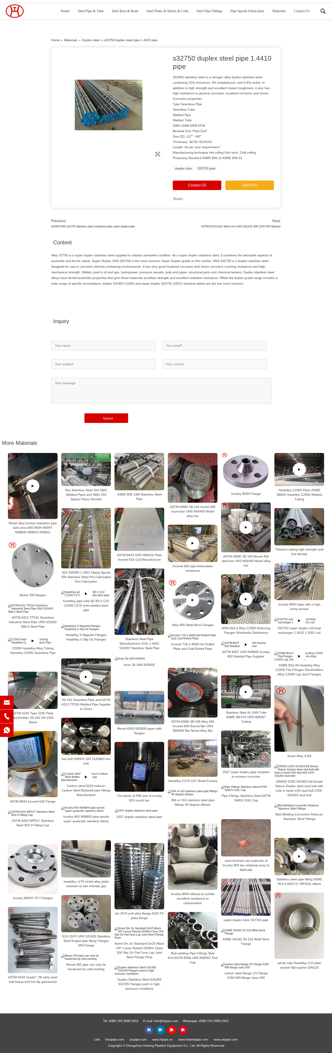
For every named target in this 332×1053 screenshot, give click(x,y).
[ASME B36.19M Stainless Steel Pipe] (139, 471)
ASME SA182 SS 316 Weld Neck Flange (246, 941)
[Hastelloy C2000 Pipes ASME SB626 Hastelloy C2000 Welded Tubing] (299, 469)
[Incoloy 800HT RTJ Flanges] (33, 869)
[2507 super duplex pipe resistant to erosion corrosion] (246, 749)
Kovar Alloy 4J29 (299, 756)
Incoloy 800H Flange (246, 494)
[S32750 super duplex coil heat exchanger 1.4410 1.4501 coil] (299, 620)
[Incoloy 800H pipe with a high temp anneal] (299, 581)
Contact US (197, 185)
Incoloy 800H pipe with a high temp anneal (299, 606)
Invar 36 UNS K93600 (139, 664)
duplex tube (183, 168)
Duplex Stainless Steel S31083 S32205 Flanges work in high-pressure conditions (139, 984)
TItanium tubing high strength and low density (299, 552)
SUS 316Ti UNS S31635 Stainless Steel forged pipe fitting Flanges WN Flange (86, 940)
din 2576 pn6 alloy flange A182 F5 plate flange (139, 916)
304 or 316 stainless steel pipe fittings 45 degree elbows (193, 802)
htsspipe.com (114, 1039)
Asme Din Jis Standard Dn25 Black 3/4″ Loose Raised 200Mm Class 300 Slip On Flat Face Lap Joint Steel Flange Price (139, 950)
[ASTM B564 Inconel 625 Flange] (33, 764)
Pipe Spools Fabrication (247, 11)
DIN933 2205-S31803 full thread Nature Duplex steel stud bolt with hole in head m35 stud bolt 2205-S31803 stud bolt (299, 788)
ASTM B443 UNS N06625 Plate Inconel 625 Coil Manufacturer (139, 557)
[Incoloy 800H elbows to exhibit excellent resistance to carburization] (192, 857)
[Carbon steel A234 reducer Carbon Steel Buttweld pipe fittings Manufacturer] (86, 777)
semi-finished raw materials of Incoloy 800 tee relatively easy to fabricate (246, 865)
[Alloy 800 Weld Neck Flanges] (192, 600)
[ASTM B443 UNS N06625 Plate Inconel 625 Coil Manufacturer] (139, 529)
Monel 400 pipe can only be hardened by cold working (86, 967)
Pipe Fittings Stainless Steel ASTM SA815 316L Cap (246, 798)
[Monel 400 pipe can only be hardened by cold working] (86, 957)
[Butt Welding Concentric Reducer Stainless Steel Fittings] (299, 807)
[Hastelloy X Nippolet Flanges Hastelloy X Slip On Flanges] (86, 627)
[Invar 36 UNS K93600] (139, 658)
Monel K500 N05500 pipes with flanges (139, 731)
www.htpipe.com (80, 154)
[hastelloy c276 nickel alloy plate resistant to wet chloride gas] (86, 858)
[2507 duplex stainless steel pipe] (139, 811)
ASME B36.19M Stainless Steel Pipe (139, 497)
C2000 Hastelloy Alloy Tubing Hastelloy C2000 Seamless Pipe (33, 650)
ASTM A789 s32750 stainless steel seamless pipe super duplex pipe (93, 226)
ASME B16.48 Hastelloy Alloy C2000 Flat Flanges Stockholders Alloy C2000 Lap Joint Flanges (299, 669)
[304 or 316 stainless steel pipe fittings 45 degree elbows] (192, 793)
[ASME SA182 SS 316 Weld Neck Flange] (246, 932)
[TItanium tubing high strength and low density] (299, 526)
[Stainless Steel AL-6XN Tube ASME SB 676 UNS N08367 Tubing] (246, 691)
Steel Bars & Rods (125, 11)
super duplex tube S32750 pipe (246, 920)
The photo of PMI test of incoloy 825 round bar (139, 798)
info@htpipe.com (166, 1021)
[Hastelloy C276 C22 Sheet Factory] (192, 758)
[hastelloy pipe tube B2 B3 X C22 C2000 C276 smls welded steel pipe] (86, 594)
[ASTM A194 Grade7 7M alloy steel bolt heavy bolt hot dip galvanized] (33, 940)
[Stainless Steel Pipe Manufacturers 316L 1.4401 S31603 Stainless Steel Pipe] (139, 601)
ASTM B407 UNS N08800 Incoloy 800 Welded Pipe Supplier (246, 654)
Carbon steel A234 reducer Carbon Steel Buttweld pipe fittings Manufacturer (86, 790)
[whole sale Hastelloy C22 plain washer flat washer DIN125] (299, 926)
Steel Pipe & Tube (91, 11)
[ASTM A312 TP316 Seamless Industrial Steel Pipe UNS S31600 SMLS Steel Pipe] (33, 608)
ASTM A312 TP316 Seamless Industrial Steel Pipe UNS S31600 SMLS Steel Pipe (33, 621)
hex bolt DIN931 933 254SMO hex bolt (86, 761)
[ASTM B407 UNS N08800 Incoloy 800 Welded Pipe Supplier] (246, 644)
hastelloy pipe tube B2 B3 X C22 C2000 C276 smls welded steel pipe (86, 605)
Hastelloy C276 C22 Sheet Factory (192, 781)
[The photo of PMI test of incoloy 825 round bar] (139, 767)
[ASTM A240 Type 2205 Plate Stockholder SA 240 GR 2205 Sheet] (33, 690)
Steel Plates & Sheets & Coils (167, 11)
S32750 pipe (206, 168)
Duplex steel (91, 40)
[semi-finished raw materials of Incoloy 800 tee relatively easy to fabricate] (246, 837)
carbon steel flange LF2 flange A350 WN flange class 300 (246, 975)
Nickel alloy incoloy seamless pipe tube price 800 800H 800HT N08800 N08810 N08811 (33, 527)
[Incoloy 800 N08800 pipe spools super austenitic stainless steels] (86, 809)
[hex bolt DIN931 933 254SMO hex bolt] (86, 736)
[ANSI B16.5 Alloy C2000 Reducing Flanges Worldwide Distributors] (246, 599)
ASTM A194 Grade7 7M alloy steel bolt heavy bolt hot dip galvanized (32, 979)
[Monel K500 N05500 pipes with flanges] (139, 707)
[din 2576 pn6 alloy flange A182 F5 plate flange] (139, 876)
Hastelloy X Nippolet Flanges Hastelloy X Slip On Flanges (86, 637)
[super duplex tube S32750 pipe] (246, 897)
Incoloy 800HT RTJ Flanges (33, 898)
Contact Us (302, 11)
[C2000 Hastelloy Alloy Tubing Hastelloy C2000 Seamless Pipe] (33, 641)
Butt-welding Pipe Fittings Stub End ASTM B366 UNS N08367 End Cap (192, 957)
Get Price (249, 185)
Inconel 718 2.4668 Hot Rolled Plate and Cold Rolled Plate (192, 646)
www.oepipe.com (226, 1039)
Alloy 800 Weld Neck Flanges (193, 625)
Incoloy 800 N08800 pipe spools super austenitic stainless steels (86, 819)
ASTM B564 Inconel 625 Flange (33, 801)
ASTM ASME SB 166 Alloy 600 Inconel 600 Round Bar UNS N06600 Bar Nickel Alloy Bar (192, 726)
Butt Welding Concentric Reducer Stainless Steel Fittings (299, 816)
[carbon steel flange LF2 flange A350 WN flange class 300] (246, 965)
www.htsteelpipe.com (193, 1039)
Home (65, 11)
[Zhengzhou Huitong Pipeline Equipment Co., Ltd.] (28, 11)
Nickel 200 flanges (33, 595)
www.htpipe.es (162, 1039)
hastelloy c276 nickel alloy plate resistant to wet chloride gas (86, 884)
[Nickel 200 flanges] (33, 566)
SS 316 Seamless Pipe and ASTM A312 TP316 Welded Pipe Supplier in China (86, 704)
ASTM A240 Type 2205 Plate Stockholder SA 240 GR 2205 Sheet (33, 717)
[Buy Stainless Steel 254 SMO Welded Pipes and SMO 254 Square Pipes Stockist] (86, 469)
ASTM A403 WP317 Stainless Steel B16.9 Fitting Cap (33, 823)
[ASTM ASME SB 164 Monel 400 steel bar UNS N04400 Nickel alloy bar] (246, 527)
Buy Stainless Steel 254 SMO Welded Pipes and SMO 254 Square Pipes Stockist (86, 494)
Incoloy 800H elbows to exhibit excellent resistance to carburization (192, 898)
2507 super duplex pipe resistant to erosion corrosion (246, 774)
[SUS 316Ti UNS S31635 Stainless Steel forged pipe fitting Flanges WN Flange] (86, 913)
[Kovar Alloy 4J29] (299, 718)
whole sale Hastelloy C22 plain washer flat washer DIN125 (299, 965)
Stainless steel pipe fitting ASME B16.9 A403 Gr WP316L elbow (299, 881)
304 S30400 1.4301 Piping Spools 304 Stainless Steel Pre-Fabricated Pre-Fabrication (86, 577)
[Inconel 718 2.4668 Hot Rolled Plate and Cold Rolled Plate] (192, 637)
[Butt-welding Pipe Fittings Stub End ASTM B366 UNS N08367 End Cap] (192, 930)
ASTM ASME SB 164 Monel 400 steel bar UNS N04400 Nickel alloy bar (246, 561)
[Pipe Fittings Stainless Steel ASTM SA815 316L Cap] (246, 788)
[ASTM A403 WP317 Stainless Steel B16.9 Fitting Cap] (33, 813)
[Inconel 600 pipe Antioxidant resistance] (192, 543)
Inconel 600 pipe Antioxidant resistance (193, 568)
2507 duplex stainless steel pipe (139, 817)
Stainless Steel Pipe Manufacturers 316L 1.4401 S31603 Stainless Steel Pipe (139, 643)
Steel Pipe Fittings (209, 11)
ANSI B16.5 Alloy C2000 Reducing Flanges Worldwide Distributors (246, 630)
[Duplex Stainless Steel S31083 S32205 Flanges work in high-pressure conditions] (139, 970)
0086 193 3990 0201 (124, 1021)
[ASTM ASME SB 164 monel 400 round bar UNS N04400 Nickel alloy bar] (192, 478)
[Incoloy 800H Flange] (246, 471)
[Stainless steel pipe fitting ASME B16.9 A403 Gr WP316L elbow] (299, 856)
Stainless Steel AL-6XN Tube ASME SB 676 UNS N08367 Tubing (246, 717)
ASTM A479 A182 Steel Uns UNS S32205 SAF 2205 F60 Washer (241, 226)
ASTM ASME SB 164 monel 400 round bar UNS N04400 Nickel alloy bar (192, 511)
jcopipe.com (138, 1039)
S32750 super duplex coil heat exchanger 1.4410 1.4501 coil (299, 630)
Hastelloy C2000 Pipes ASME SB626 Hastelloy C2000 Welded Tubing (299, 494)
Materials (278, 11)
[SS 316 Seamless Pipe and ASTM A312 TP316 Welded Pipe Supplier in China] (86, 677)
